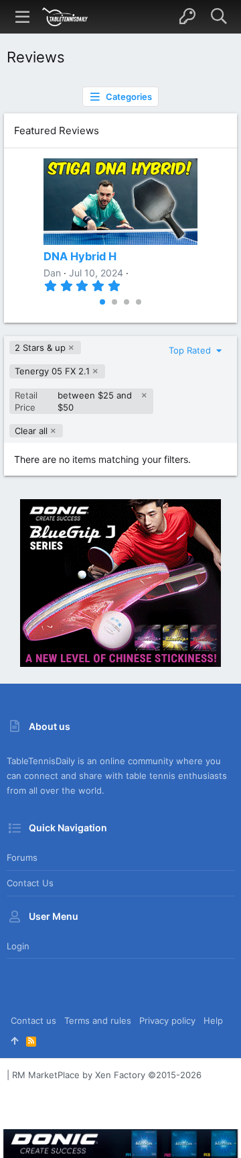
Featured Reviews (56, 130)
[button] (23, 17)
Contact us (30, 883)
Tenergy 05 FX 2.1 (52, 371)
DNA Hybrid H (80, 256)
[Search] (218, 17)
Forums (22, 857)
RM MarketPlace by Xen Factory (107, 1074)
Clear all (31, 430)
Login (18, 946)
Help (213, 1020)
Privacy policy (167, 1020)
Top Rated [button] (191, 350)
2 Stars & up (40, 347)
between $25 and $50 (73, 401)
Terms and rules (97, 1020)
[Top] (14, 1041)
